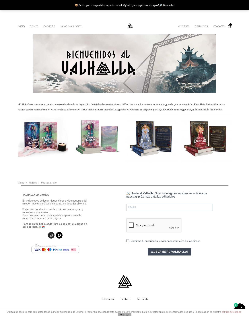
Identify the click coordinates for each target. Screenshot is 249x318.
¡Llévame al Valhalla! (169, 251)
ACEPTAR (124, 315)
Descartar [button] (168, 5)
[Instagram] (51, 235)
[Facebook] (59, 235)
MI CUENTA (183, 26)
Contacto (125, 299)
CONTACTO (219, 26)
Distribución (201, 26)
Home (21, 182)
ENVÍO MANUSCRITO (71, 26)
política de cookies (232, 312)
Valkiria (33, 182)
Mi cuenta (142, 299)
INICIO (21, 26)
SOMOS (34, 26)
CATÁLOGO (49, 26)
